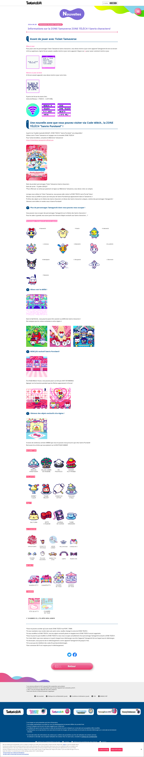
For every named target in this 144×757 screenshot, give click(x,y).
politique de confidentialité (89, 736)
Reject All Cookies (117, 749)
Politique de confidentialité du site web (49, 742)
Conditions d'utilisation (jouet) (80, 696)
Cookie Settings (103, 749)
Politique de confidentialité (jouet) (57, 696)
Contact (104, 742)
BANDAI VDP (103, 696)
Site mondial (40, 696)
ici (85, 51)
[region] (72, 749)
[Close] (141, 749)
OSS (95, 696)
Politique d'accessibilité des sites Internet (85, 742)
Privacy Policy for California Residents (13, 752)
